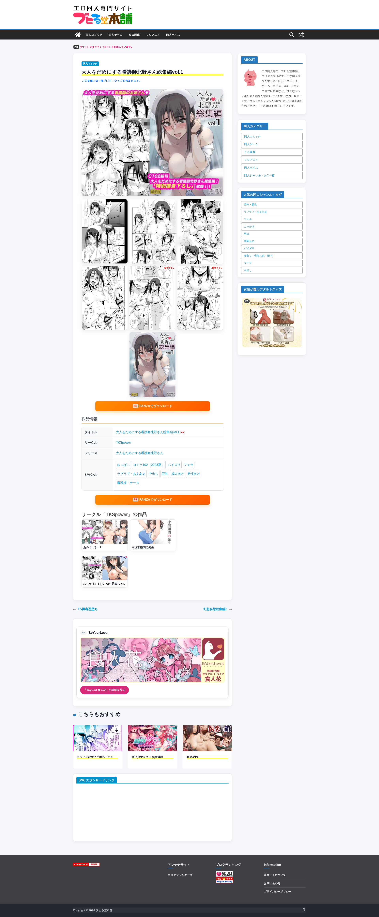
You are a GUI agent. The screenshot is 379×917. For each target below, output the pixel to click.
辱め (246, 233)
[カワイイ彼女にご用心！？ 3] (97, 728)
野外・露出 (250, 204)
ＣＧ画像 (134, 34)
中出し (153, 473)
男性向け (193, 473)
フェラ (188, 464)
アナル (248, 219)
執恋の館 (192, 757)
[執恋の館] (207, 728)
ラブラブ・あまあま (131, 473)
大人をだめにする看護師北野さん (139, 453)
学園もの (249, 241)
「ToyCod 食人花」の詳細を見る (104, 689)
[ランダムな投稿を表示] (301, 35)
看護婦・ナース (128, 482)
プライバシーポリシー (278, 891)
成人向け (177, 473)
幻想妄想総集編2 (215, 609)
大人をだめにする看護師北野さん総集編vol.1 (147, 432)
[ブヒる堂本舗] (78, 35)
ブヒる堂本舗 (104, 910)
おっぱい (123, 464)
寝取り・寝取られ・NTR (258, 255)
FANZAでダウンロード (155, 406)
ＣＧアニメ (153, 34)
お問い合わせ (272, 883)
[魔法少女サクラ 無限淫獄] (152, 728)
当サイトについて (275, 875)
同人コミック (94, 34)
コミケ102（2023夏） (148, 464)
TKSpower (123, 442)
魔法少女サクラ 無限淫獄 (147, 757)
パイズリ (174, 464)
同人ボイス (173, 34)
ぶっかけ (249, 226)
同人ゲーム (115, 34)
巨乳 (165, 473)
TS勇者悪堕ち (88, 609)
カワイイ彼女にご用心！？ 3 (95, 757)
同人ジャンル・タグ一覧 (259, 175)
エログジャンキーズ (180, 875)
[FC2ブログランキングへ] (224, 879)
